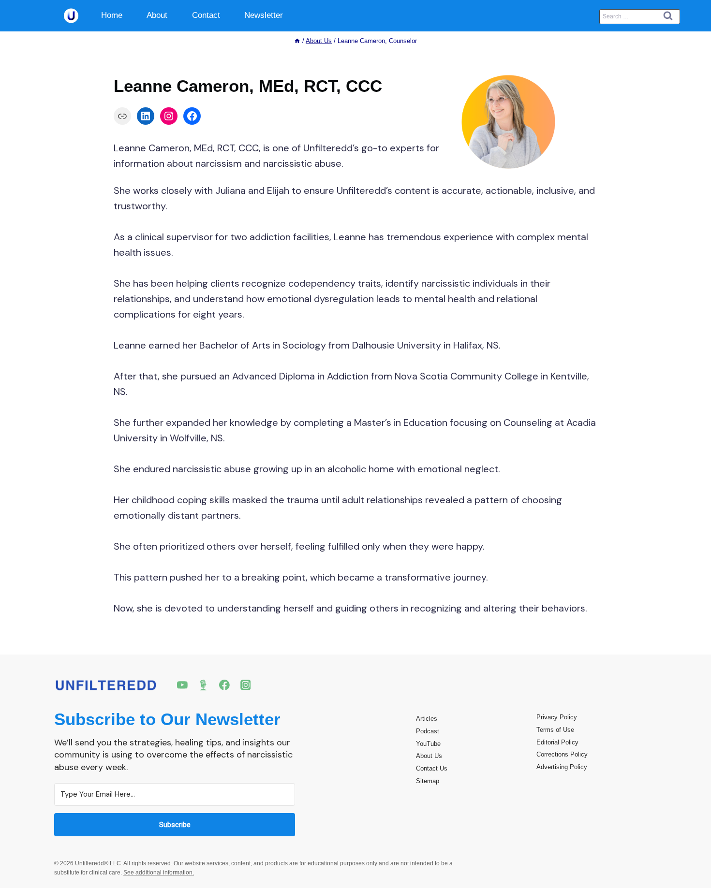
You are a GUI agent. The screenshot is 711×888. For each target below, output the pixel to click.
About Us (429, 755)
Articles (426, 718)
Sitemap (427, 781)
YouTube (428, 743)
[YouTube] (182, 685)
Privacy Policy (556, 717)
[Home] (297, 40)
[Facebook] (224, 685)
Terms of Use (555, 729)
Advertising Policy (561, 767)
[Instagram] (245, 685)
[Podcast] (203, 685)
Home (111, 15)
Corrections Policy (562, 754)
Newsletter (263, 15)
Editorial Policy (557, 742)
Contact (206, 15)
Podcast (427, 731)
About (157, 15)
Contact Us (431, 768)
